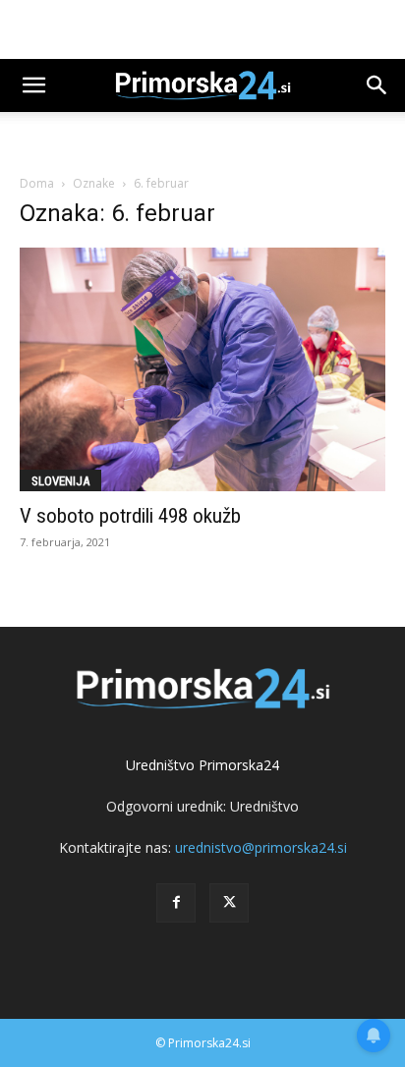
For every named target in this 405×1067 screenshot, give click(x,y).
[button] (33, 85)
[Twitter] (229, 903)
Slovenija (60, 481)
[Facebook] (176, 903)
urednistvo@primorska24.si (261, 847)
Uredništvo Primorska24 (202, 765)
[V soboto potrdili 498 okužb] (202, 369)
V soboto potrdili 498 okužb (130, 516)
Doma (37, 183)
